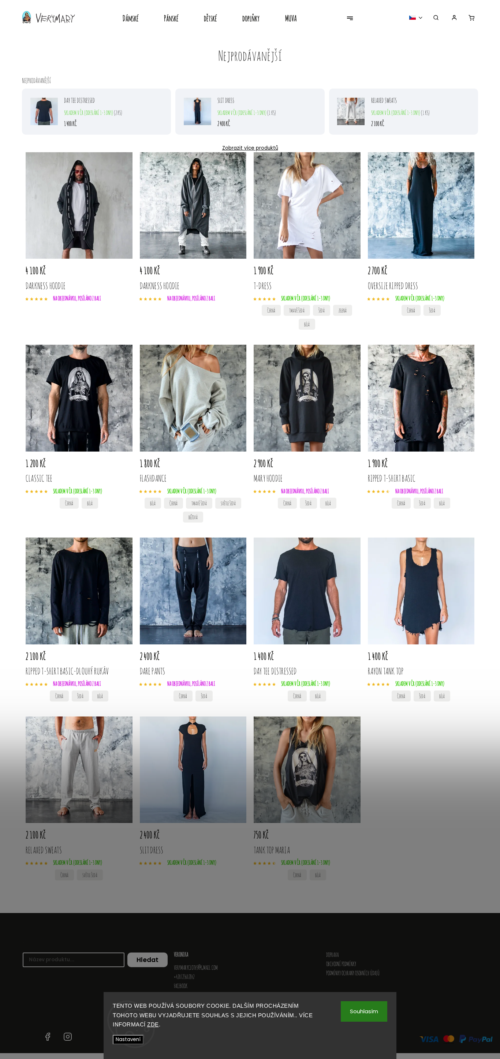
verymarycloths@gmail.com (196, 967)
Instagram (67, 1036)
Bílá (307, 324)
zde (153, 1024)
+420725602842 (184, 976)
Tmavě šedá (297, 310)
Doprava (332, 954)
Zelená (343, 310)
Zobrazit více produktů (250, 148)
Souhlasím (364, 1011)
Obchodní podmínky (341, 964)
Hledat (147, 959)
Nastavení (128, 1039)
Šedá (321, 310)
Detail (345, 272)
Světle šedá (228, 503)
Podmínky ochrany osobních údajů (353, 973)
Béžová (193, 517)
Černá (271, 310)
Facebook (180, 985)
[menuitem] (137, 19)
